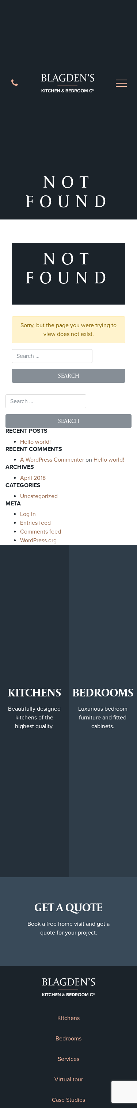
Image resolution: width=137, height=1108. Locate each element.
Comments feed (40, 531)
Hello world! (35, 442)
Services (68, 1059)
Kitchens (68, 1018)
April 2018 (33, 478)
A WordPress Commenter (52, 459)
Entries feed (35, 523)
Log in (28, 514)
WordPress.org (38, 540)
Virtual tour (68, 1079)
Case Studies (68, 1100)
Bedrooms (68, 1038)
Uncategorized (39, 496)
